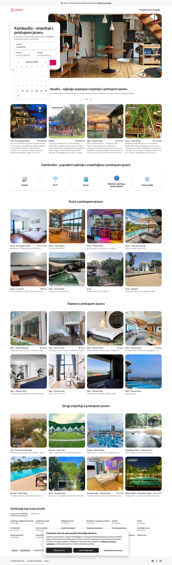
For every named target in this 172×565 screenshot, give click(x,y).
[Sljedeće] (90, 99)
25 (23, 91)
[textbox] (24, 55)
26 (27, 91)
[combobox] (35, 47)
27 (32, 91)
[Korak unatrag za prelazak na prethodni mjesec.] (18, 62)
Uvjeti (46, 561)
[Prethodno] (82, 99)
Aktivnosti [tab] (35, 514)
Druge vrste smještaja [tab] (18, 514)
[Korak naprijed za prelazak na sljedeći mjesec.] (45, 62)
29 (41, 91)
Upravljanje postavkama (113, 550)
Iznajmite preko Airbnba (149, 10)
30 (46, 91)
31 (18, 96)
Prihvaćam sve (59, 550)
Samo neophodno (86, 550)
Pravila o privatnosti (34, 561)
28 (37, 91)
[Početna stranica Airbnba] (16, 10)
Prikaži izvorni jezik (104, 3)
